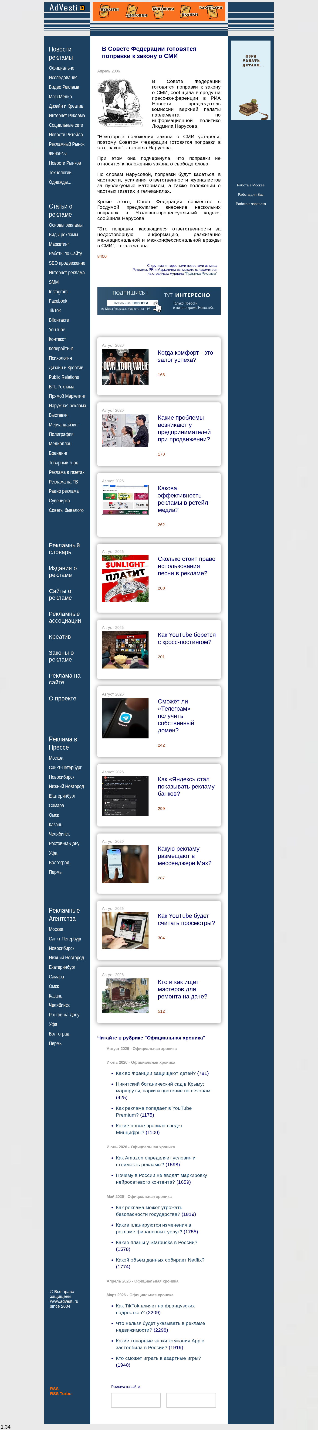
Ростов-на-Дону (64, 843)
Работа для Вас (251, 194)
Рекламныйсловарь (64, 548)
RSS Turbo (60, 1393)
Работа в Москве (250, 185)
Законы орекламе (61, 656)
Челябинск (59, 834)
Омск (54, 815)
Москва (56, 758)
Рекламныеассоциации (65, 617)
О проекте (62, 698)
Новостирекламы (61, 53)
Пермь (55, 872)
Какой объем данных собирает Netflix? (160, 1259)
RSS (54, 1388)
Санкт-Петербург (65, 767)
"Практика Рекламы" (201, 273)
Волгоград (59, 862)
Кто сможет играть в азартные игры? (158, 1358)
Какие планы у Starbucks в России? (156, 1242)
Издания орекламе (63, 571)
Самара (56, 805)
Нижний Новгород (66, 786)
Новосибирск (61, 777)
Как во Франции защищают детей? (156, 1073)
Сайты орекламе (60, 594)
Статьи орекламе (60, 210)
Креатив (60, 636)
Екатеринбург (62, 796)
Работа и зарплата (251, 204)
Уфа (53, 853)
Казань (55, 824)
